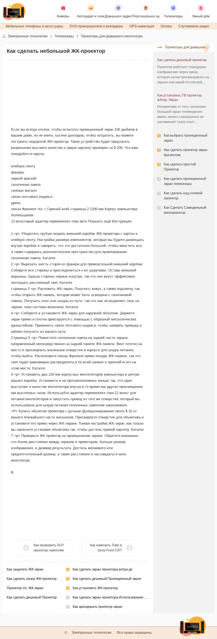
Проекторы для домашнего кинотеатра (111, 36)
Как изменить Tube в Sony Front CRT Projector (106, 548)
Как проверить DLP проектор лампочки (48, 547)
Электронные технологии (27, 36)
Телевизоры (64, 36)
